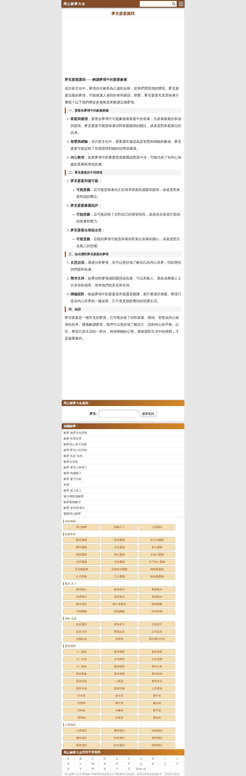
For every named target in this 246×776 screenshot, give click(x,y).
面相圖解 (157, 604)
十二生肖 (81, 659)
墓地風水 (157, 596)
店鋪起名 (81, 639)
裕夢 (66, 484)
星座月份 (81, 688)
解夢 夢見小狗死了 (75, 467)
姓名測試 (81, 624)
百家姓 (119, 639)
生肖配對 (119, 659)
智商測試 (157, 738)
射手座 (157, 710)
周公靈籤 (119, 554)
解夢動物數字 (72, 502)
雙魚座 (157, 717)
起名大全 (81, 631)
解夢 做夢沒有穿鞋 (75, 432)
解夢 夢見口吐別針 (75, 450)
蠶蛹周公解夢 (72, 513)
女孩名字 (157, 624)
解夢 (71, 774)
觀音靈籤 (81, 540)
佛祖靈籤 (81, 554)
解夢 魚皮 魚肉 (73, 455)
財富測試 (119, 738)
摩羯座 (81, 717)
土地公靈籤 (157, 554)
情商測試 (157, 745)
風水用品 (81, 604)
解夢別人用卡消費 (75, 444)
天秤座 (81, 710)
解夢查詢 (148, 413)
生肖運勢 (157, 659)
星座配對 (119, 651)
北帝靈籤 (81, 561)
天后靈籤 (119, 547)
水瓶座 (119, 717)
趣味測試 (81, 738)
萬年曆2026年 (157, 639)
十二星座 (81, 651)
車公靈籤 (157, 547)
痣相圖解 (119, 611)
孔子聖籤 (81, 576)
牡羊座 (81, 695)
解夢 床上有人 (73, 490)
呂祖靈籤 (119, 540)
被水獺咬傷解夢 (74, 496)
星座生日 (157, 681)
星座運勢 (157, 651)
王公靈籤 (119, 576)
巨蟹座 (81, 703)
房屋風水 (81, 596)
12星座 (119, 681)
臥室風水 (119, 589)
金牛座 (119, 695)
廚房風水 (119, 596)
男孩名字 (119, 624)
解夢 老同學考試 (74, 507)
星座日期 (81, 681)
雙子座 (157, 695)
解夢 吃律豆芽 (73, 438)
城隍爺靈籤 (157, 569)
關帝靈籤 (81, 547)
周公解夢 (81, 527)
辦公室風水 (119, 604)
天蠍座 (119, 710)
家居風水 (81, 589)
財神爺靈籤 (157, 576)
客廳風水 (157, 589)
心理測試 (157, 527)
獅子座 (119, 703)
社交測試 (119, 745)
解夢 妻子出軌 (73, 479)
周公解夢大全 (73, 752)
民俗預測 (157, 611)
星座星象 (81, 673)
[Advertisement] (123, 47)
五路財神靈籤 (119, 569)
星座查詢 (157, 673)
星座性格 (119, 688)
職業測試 (81, 745)
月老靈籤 (119, 561)
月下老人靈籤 (157, 561)
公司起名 (157, 631)
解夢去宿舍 (71, 461)
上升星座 (157, 688)
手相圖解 (81, 611)
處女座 (157, 703)
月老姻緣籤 (81, 569)
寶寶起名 (119, 631)
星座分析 (157, 666)
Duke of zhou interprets (141, 769)
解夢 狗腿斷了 (73, 473)
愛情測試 (119, 730)
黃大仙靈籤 (157, 540)
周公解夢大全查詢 (76, 403)
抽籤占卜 (119, 527)
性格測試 (157, 730)
